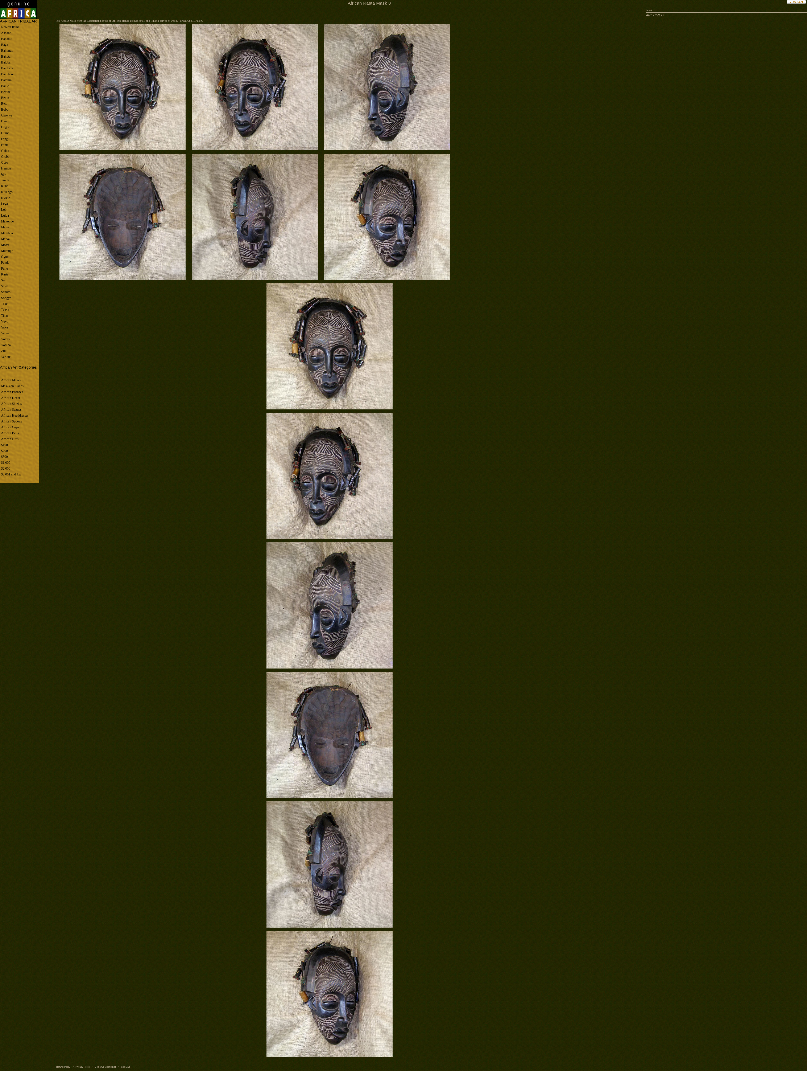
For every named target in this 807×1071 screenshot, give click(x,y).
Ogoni (5, 256)
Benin (5, 97)
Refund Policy (63, 1067)
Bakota (6, 56)
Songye (6, 298)
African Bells (10, 433)
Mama (5, 227)
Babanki (6, 39)
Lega (4, 203)
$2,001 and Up (11, 474)
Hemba (6, 168)
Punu (4, 268)
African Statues (11, 409)
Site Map (125, 1067)
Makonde (7, 221)
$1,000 (5, 462)
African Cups (10, 427)
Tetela (5, 309)
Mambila (7, 233)
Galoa (5, 150)
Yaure (5, 333)
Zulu (4, 351)
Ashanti (6, 33)
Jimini (5, 180)
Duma (5, 133)
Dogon (5, 127)
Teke (4, 304)
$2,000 (5, 468)
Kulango (7, 192)
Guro (4, 162)
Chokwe (6, 115)
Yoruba (6, 345)
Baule (5, 86)
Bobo (4, 109)
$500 (4, 456)
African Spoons (11, 421)
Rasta (4, 274)
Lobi (4, 209)
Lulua (5, 215)
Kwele (5, 198)
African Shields (11, 403)
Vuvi (4, 321)
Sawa (4, 286)
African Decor (10, 398)
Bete (4, 103)
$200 (4, 451)
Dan (4, 121)
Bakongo (7, 50)
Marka (5, 239)
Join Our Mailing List (105, 1067)
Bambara (7, 68)
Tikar (4, 315)
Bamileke (7, 74)
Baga (4, 44)
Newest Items (10, 27)
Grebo (5, 156)
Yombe (6, 339)
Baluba (6, 62)
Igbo (4, 174)
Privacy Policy (82, 1067)
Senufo (6, 292)
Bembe (6, 92)
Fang (4, 139)
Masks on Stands (12, 386)
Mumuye (7, 251)
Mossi (5, 245)
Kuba (4, 186)
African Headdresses (15, 415)
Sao (3, 280)
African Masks (11, 380)
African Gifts (9, 439)
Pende (5, 262)
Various (6, 357)
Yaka (4, 327)
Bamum (6, 80)
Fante (4, 145)
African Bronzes (12, 392)
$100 (4, 445)
